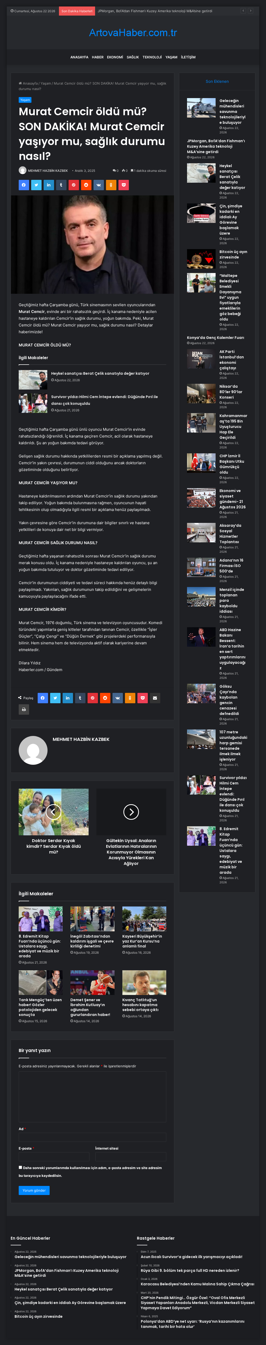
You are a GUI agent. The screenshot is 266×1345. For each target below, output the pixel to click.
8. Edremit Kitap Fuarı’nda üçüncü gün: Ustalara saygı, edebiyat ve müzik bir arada (40, 946)
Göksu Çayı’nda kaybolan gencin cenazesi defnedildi (229, 700)
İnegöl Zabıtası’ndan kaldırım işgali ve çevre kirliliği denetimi (92, 941)
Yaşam (171, 57)
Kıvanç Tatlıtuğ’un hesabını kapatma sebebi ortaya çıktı (140, 1004)
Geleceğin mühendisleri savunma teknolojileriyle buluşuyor (232, 111)
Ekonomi (115, 57)
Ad (22, 1129)
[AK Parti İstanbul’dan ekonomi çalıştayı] (201, 358)
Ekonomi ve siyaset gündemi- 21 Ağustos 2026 (233, 499)
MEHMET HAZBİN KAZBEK (48, 171)
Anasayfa (79, 57)
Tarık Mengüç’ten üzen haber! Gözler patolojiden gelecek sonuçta (40, 1007)
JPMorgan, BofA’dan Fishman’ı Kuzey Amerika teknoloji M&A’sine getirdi (216, 146)
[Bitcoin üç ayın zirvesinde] (201, 259)
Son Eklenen (217, 81)
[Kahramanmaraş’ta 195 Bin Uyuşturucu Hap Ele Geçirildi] (201, 423)
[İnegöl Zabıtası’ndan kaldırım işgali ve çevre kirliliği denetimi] (92, 918)
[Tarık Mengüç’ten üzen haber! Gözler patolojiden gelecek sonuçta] (41, 982)
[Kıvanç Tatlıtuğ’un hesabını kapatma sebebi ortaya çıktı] (144, 982)
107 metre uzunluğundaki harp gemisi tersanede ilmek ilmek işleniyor (233, 745)
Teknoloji (152, 57)
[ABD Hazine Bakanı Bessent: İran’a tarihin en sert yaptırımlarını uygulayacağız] (201, 637)
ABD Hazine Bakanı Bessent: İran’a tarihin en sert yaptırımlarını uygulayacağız (232, 649)
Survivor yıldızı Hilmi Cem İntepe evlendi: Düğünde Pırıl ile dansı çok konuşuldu (233, 794)
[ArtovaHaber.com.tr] (133, 32)
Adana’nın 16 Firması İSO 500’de (231, 566)
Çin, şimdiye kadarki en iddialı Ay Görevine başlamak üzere (231, 219)
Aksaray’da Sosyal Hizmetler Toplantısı (230, 533)
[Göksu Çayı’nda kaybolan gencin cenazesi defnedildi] (201, 693)
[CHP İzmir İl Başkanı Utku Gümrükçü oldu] (201, 463)
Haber (97, 57)
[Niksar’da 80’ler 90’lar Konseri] (201, 393)
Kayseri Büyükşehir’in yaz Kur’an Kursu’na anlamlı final (142, 941)
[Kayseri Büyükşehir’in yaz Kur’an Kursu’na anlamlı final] (144, 918)
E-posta (26, 1148)
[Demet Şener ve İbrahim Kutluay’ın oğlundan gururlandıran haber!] (92, 982)
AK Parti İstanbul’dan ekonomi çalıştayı (232, 360)
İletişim (188, 57)
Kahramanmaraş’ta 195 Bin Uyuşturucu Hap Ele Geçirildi (233, 426)
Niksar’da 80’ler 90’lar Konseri (231, 392)
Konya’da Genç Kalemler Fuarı (215, 337)
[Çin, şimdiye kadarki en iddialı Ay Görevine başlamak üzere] (201, 213)
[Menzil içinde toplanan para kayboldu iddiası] (201, 596)
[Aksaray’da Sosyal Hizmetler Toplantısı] (201, 532)
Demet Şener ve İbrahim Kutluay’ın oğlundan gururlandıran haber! (90, 1007)
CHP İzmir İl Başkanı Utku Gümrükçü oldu (232, 464)
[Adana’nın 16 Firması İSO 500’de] (201, 567)
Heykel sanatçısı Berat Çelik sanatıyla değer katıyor (139, 11)
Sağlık (133, 57)
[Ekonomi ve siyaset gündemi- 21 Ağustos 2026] (201, 498)
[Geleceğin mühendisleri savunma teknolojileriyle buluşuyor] (201, 108)
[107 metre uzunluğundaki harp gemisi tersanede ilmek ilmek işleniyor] (201, 739)
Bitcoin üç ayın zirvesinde (233, 254)
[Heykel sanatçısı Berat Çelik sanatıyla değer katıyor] (33, 380)
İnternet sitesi (106, 1148)
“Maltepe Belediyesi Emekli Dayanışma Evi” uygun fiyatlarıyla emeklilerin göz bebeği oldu (230, 297)
